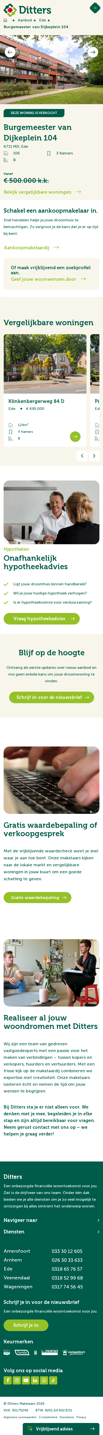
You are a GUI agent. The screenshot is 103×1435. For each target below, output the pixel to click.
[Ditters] (27, 10)
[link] (45, 390)
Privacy (81, 1417)
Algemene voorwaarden (20, 1417)
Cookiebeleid (48, 1417)
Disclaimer (67, 1417)
